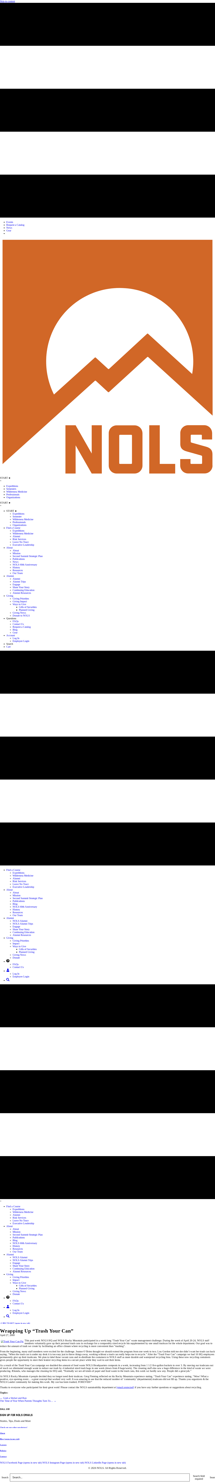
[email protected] (125, 1387)
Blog (10, 1439)
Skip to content (7, 1)
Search (5, 1477)
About (2, 1433)
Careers (3, 1445)
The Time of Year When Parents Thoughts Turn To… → (28, 1401)
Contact (3, 1456)
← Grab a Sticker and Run (13, 1398)
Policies (3, 1451)
